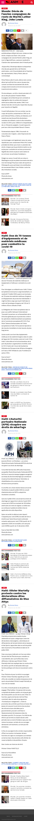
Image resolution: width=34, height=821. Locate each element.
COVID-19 (11, 368)
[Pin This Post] (18, 30)
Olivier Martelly (24, 764)
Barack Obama (18, 184)
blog (8, 816)
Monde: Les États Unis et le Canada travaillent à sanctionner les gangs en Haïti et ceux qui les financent (21, 384)
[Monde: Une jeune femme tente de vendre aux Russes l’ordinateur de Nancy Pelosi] (5, 222)
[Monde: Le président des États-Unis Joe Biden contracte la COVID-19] (5, 395)
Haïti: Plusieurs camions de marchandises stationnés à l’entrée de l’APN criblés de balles (19, 566)
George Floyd (12, 185)
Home (25, 816)
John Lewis (22, 185)
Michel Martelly (12, 764)
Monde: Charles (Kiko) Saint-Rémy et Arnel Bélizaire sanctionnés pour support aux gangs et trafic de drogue (20, 778)
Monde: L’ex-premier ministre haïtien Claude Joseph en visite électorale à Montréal (21, 798)
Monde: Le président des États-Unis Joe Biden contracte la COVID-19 (21, 393)
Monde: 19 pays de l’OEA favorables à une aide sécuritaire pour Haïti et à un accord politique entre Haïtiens (21, 556)
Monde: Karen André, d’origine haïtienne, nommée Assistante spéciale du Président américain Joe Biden (21, 211)
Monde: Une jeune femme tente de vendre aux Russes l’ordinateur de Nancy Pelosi (20, 220)
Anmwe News (14, 23)
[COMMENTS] (26, 30)
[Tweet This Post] (11, 30)
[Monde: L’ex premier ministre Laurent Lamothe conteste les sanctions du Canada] (5, 789)
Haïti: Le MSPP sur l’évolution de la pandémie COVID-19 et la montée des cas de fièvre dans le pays (20, 405)
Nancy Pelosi (15, 186)
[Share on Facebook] (7, 30)
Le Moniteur (17, 541)
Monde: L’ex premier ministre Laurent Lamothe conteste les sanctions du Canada (20, 788)
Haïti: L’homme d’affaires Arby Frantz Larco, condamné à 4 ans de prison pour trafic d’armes (21, 575)
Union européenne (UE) (14, 370)
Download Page (17, 816)
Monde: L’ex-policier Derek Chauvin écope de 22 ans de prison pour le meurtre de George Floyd (19, 201)
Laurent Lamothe (19, 762)
